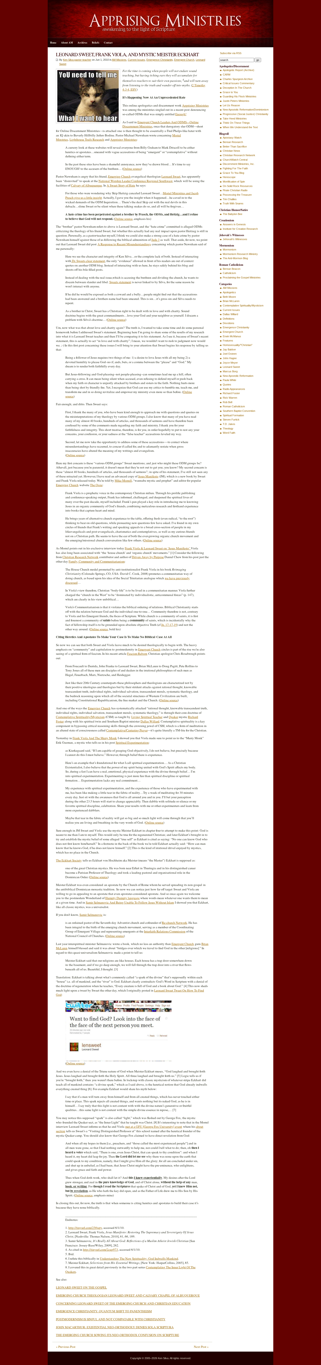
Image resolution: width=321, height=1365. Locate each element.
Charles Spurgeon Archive (238, 79)
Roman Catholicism (234, 406)
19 (175, 625)
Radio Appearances (234, 389)
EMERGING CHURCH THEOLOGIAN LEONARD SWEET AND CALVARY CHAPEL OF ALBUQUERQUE (128, 1295)
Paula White (229, 380)
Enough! (180, 114)
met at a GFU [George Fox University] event (153, 1126)
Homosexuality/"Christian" (237, 345)
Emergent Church (184, 59)
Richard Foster (231, 393)
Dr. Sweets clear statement (88, 261)
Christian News (231, 150)
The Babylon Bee (232, 214)
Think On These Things (236, 122)
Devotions (228, 323)
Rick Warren (230, 397)
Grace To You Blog (233, 172)
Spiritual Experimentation (132, 742)
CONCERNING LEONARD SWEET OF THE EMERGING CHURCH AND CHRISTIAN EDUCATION (123, 1303)
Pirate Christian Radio (235, 190)
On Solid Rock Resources (238, 186)
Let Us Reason (231, 105)
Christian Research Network (80, 557)
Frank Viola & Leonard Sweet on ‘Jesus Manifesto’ (158, 548)
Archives (82, 42)
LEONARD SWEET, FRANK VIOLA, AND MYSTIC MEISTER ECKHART (127, 54)
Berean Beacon (231, 268)
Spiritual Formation (233, 415)
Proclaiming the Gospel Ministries (242, 277)
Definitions (229, 318)
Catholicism (229, 273)
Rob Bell (227, 402)
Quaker (173, 717)
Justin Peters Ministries (236, 100)
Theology (228, 428)
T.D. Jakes (229, 424)
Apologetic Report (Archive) (238, 70)
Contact (108, 42)
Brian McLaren (231, 301)
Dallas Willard (150, 721)
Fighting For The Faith (235, 168)
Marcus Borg (230, 371)
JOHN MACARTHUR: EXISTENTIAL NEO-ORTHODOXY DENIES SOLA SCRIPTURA (115, 1327)
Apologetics (229, 292)
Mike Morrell (123, 480)
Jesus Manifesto (148, 476)
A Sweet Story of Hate (121, 185)
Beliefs (95, 42)
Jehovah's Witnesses (235, 239)
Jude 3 (155, 240)
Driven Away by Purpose (148, 557)
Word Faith (229, 432)
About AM (67, 42)
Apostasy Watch (232, 137)
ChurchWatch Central (235, 159)
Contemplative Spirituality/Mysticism (80, 717)
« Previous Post (65, 1347)
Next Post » (201, 1347)
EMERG (61, 1311)
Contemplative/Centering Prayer (127, 730)
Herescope (229, 177)
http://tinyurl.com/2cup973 (100, 1249)
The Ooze (96, 485)
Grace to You (230, 92)
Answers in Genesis (234, 224)
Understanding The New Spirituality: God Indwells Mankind (139, 1258)
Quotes (227, 384)
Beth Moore (229, 296)
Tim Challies (230, 199)
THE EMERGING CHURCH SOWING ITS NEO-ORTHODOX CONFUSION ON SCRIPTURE (117, 1335)
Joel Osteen (230, 353)
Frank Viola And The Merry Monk (95, 738)
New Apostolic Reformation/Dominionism (246, 109)
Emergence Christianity (159, 59)
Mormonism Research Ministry (240, 254)
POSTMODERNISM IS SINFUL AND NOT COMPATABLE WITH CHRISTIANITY (110, 1319)
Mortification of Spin (234, 181)
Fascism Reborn (137, 653)
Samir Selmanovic (90, 915)
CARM (226, 74)
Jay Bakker (229, 349)
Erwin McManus (232, 336)
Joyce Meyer (230, 362)
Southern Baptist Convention (239, 410)
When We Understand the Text (240, 127)
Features (228, 340)
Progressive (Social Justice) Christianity (245, 114)
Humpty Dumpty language (122, 898)
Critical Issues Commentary (238, 83)
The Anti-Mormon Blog (235, 258)
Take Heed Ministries (235, 118)
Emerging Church (119, 176)
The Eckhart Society (69, 860)
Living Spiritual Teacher (146, 717)
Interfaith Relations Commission (164, 931)
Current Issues (136, 59)
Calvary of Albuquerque (86, 185)
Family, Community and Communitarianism (97, 561)
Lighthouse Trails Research (87, 139)
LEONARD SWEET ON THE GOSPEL (81, 1287)
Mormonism (229, 249)
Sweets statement (120, 282)
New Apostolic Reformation (238, 375)
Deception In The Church (237, 87)
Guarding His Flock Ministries (239, 96)
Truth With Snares (233, 203)
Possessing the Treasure (237, 194)
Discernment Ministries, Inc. (238, 164)
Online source (132, 169)
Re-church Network (174, 923)
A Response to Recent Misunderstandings (124, 244)
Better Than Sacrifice (235, 146)
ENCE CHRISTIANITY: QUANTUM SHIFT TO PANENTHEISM (109, 1311)
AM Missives (119, 59)
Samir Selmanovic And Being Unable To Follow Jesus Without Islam (130, 902)
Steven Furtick (231, 419)
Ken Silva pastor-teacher (77, 59)
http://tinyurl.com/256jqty (85, 1228)
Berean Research (233, 142)
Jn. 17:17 (167, 625)
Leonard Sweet (170, 176)
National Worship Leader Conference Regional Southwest (135, 181)
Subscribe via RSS (230, 53)
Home (53, 42)
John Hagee (230, 358)
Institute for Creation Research (240, 228)
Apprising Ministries (195, 105)
